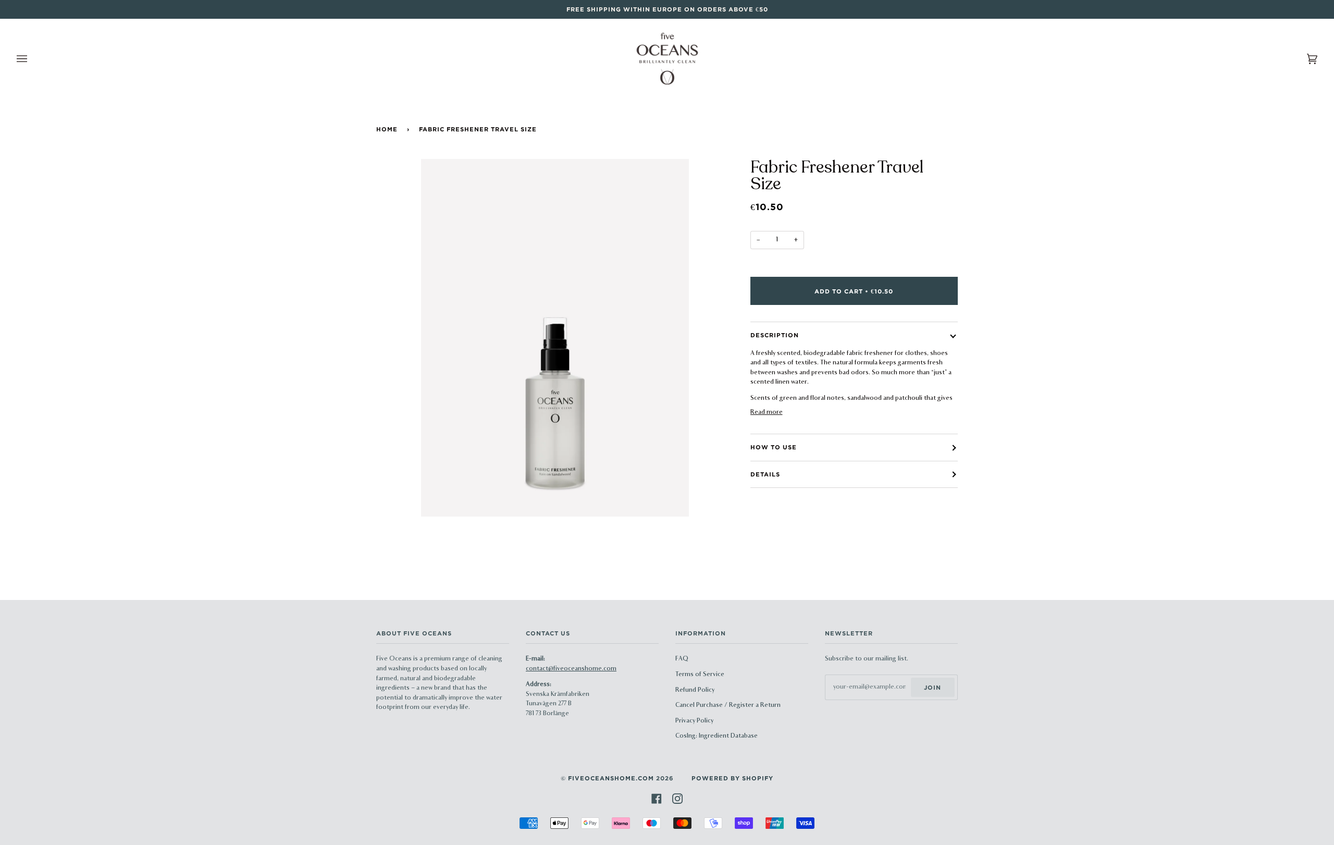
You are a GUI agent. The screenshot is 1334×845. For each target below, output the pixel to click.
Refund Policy (694, 690)
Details (765, 474)
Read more (766, 412)
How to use (773, 447)
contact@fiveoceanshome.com (571, 668)
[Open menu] (32, 59)
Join (932, 687)
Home (387, 129)
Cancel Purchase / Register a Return (728, 705)
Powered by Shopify (732, 778)
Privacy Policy (694, 721)
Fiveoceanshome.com (611, 778)
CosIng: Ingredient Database (716, 736)
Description (774, 335)
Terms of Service (699, 674)
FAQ (681, 659)
